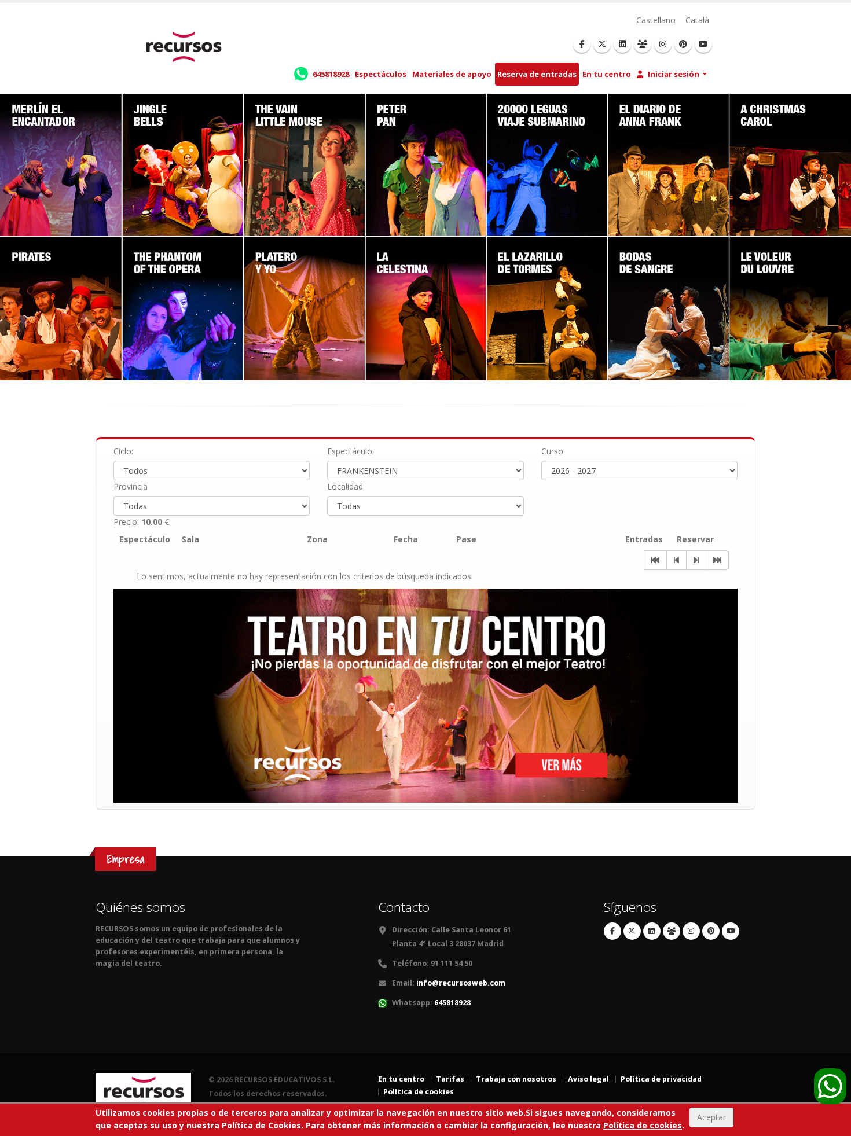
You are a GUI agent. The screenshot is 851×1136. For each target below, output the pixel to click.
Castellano (656, 19)
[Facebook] (581, 44)
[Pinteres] (683, 44)
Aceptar (711, 1117)
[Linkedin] (622, 44)
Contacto (404, 907)
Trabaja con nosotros (516, 1079)
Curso (552, 451)
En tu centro (606, 74)
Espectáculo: (350, 451)
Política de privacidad (661, 1079)
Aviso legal (588, 1079)
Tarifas (450, 1079)
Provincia (130, 486)
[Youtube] (703, 44)
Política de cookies (418, 1092)
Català (697, 19)
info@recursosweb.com (460, 983)
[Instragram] (663, 44)
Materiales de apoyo (451, 74)
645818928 (452, 1003)
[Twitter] (602, 44)
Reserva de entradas (537, 74)
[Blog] (642, 44)
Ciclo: (123, 451)
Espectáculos (380, 74)
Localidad (345, 486)
